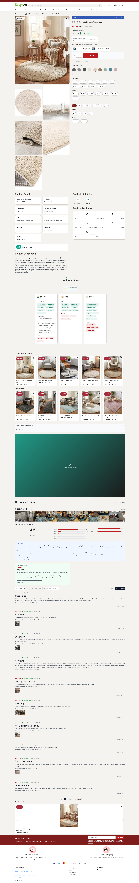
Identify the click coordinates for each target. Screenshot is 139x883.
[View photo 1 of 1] (17, 623)
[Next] (123, 370)
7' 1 (94, 105)
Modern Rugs (44, 9)
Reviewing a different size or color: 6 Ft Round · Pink (27, 686)
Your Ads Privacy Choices (23, 875)
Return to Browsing (20, 14)
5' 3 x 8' (84, 121)
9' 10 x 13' (101, 86)
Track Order (121, 1)
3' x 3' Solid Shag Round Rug (46, 380)
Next (79, 799)
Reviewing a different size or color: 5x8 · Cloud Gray (29, 580)
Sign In (108, 5)
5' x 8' (97, 82)
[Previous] (16, 370)
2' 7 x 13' (75, 98)
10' (106, 105)
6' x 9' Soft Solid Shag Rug (67, 415)
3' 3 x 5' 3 (82, 82)
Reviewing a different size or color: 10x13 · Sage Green (28, 619)
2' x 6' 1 (83, 93)
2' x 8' (98, 93)
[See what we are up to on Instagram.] (100, 870)
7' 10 (100, 105)
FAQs (71, 870)
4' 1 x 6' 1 (75, 121)
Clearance (121, 9)
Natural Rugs (69, 9)
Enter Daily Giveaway (47, 867)
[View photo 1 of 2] (17, 712)
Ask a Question (77, 61)
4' (79, 105)
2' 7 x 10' (106, 93)
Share (86, 61)
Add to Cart (90, 55)
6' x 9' (104, 82)
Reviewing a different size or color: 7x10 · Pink (26, 768)
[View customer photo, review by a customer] (20, 516)
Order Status (73, 868)
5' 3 (79, 113)
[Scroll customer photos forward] (124, 516)
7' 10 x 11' (84, 86)
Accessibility (73, 874)
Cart (123, 5)
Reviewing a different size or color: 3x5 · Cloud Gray (27, 790)
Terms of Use (19, 871)
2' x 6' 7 (91, 93)
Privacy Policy (117, 840)
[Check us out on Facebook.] (97, 870)
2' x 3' (74, 82)
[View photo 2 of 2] (22, 712)
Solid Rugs (36, 14)
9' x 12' (93, 86)
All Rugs (17, 9)
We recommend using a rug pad (89, 44)
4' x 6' (90, 82)
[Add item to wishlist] (33, 358)
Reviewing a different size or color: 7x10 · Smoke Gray (28, 708)
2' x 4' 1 (75, 93)
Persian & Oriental (30, 9)
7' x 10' (112, 82)
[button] (67, 19)
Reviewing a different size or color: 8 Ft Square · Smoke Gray (29, 643)
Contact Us (72, 867)
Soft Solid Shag (45, 14)
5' (84, 105)
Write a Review (121, 588)
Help (116, 1)
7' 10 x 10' (75, 86)
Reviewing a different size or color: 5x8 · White (26, 602)
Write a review (88, 26)
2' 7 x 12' (114, 93)
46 (75, 799)
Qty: (74, 55)
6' (89, 105)
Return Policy (73, 872)
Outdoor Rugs (57, 9)
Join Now (120, 837)
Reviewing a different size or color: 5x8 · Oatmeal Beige (28, 731)
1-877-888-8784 (20, 1)
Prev (62, 799)
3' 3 (74, 105)
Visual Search (108, 9)
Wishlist (116, 5)
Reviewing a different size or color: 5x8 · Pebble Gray (28, 749)
